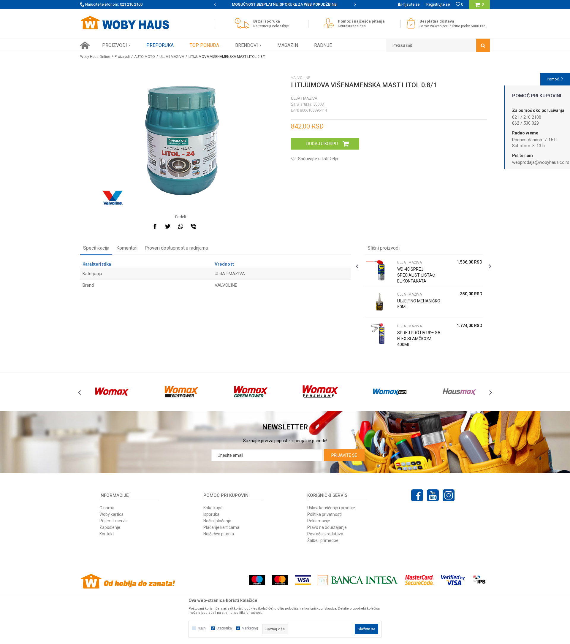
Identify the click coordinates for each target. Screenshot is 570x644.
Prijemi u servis (113, 520)
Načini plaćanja (217, 520)
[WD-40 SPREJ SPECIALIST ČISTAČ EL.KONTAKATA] (379, 270)
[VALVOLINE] (112, 197)
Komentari (126, 248)
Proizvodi (122, 57)
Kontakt (106, 534)
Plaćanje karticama (221, 527)
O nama (106, 507)
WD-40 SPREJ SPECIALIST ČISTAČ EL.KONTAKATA (416, 275)
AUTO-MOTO (144, 57)
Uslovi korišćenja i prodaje (331, 507)
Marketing (250, 628)
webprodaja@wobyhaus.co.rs (540, 162)
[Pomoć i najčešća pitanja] (330, 23)
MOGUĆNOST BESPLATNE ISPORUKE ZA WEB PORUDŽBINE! (285, 4)
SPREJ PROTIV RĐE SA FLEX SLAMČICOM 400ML (419, 338)
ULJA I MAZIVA (171, 57)
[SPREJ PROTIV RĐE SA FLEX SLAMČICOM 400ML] (379, 334)
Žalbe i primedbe (322, 540)
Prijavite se (344, 455)
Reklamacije (318, 520)
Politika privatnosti (324, 514)
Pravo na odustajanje (327, 527)
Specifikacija (96, 248)
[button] (438, 45)
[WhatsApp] (180, 226)
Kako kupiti (213, 507)
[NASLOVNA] (85, 45)
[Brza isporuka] (243, 23)
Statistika (224, 628)
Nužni (202, 628)
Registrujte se (438, 4)
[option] (285, 4)
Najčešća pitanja (218, 534)
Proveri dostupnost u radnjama (176, 248)
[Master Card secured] (419, 580)
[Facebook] (155, 226)
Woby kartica (111, 514)
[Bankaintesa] (358, 580)
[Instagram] (449, 495)
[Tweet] (167, 226)
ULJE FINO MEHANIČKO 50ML (418, 304)
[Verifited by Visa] (453, 580)
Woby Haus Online (95, 57)
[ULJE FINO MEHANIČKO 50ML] (379, 302)
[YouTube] (433, 495)
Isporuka (211, 514)
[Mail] (206, 226)
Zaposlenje (109, 527)
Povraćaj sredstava (325, 534)
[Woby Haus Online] (124, 22)
